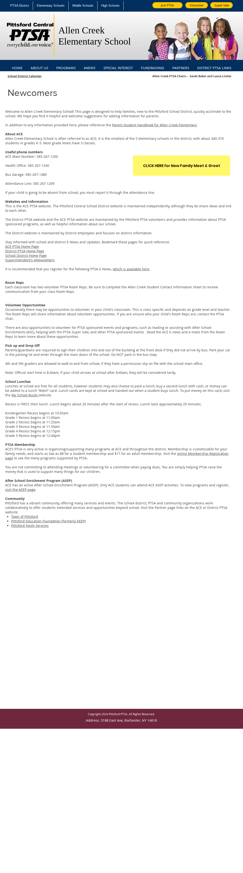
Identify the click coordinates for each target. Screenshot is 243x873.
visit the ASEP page (20, 489)
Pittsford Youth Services (30, 525)
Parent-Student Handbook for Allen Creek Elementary (154, 125)
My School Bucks (25, 395)
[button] (39, 65)
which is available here (131, 269)
